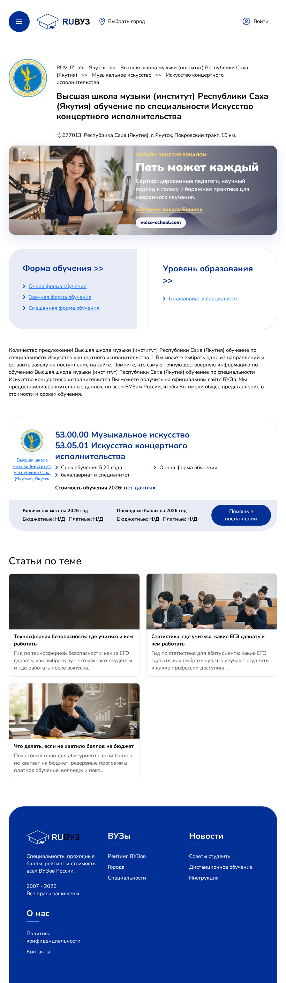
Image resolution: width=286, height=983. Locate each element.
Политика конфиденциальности (54, 937)
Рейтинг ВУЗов (127, 856)
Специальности (127, 877)
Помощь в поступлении (241, 515)
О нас (38, 913)
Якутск (97, 67)
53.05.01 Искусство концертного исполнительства (121, 451)
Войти (261, 21)
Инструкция (204, 877)
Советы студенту (210, 856)
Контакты (38, 951)
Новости (206, 836)
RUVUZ (65, 67)
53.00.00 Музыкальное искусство (122, 434)
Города (116, 867)
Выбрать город (126, 21)
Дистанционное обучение (221, 867)
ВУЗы (119, 836)
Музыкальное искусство (121, 74)
